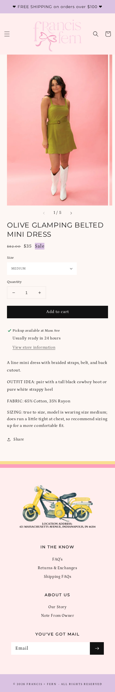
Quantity (14, 282)
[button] (7, 34)
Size (10, 258)
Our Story (57, 607)
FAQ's (57, 559)
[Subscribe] (97, 648)
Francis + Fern (42, 684)
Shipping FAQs (57, 576)
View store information (34, 347)
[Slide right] (71, 213)
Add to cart (57, 311)
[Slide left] (44, 213)
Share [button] (18, 439)
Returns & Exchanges (57, 568)
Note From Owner (57, 615)
